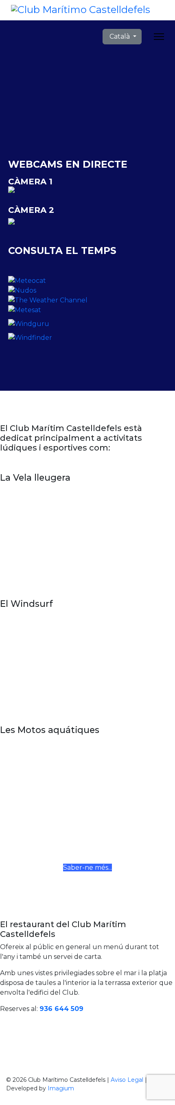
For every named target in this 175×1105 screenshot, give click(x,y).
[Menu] (159, 36)
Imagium (61, 1088)
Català (119, 36)
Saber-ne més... (87, 867)
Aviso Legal (127, 1079)
